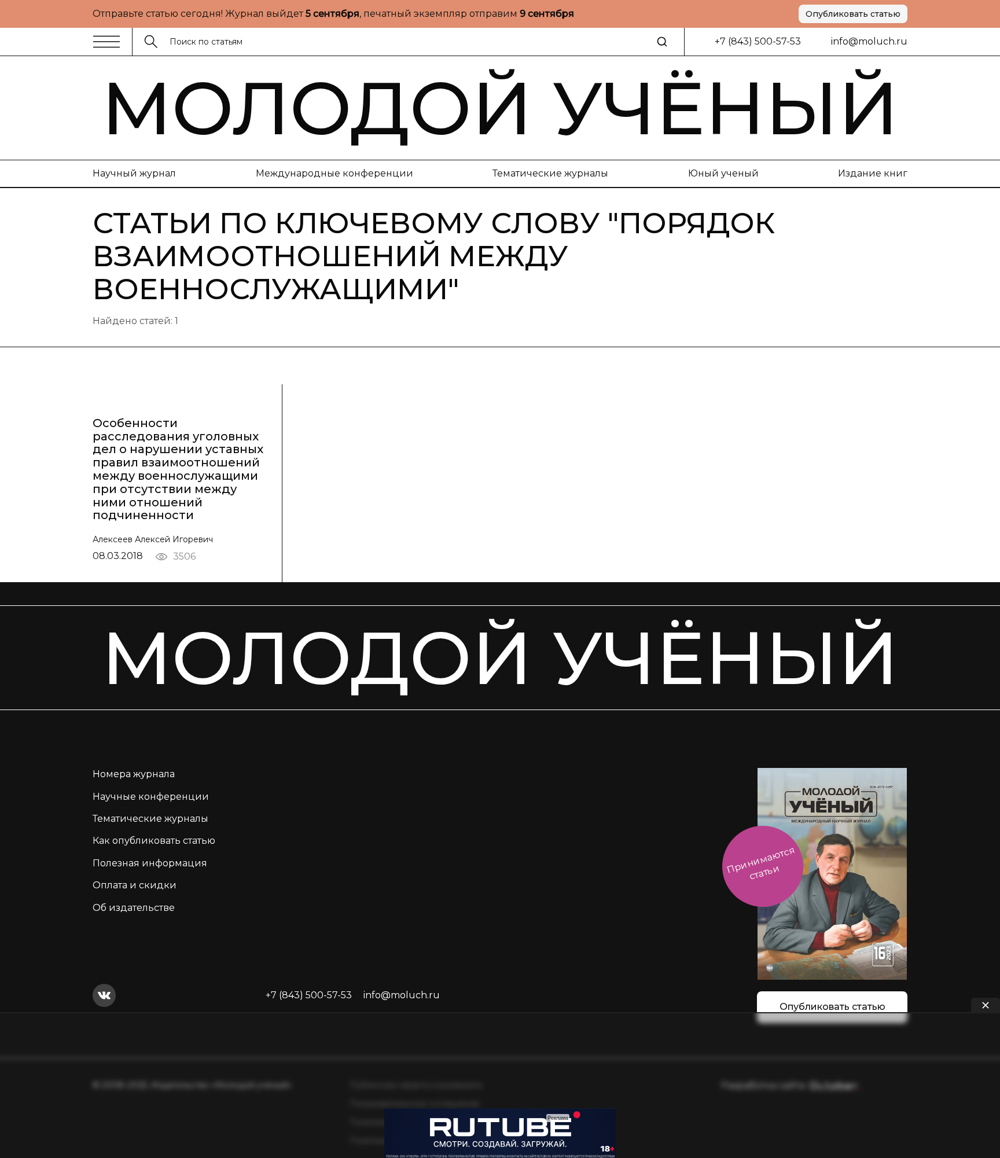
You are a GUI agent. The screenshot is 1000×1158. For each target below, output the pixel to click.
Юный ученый (723, 173)
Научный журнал (134, 173)
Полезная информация (150, 863)
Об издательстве (134, 907)
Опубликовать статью (853, 14)
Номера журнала (134, 774)
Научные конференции (151, 796)
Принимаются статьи (761, 863)
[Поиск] (662, 41)
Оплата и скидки (135, 885)
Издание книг (872, 173)
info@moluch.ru (869, 41)
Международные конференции (334, 173)
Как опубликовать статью (154, 840)
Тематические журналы (550, 173)
